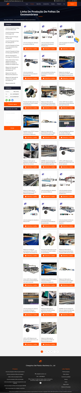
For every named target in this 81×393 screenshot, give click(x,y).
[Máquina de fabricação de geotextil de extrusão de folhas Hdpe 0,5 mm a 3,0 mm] (31, 151)
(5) (12, 62)
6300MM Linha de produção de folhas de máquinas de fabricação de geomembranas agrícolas (48, 162)
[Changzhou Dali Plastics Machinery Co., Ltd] (8, 3)
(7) (12, 47)
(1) (12, 74)
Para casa (6, 19)
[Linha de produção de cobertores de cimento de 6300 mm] (31, 32)
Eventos (53, 3)
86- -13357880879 (73, 0)
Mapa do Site (66, 384)
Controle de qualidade (66, 376)
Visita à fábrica (66, 374)
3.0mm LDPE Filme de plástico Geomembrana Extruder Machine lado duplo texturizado (66, 103)
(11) (12, 56)
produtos (11, 19)
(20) (10, 83)
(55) (12, 29)
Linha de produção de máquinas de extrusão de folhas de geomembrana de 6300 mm (66, 133)
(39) (12, 37)
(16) (12, 33)
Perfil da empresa (65, 371)
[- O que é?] (9, 100)
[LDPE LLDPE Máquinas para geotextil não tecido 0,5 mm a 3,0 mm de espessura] (67, 151)
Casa (27, 3)
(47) (12, 42)
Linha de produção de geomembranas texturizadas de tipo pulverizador (30, 74)
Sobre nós (39, 3)
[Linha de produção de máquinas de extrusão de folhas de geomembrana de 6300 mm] (67, 121)
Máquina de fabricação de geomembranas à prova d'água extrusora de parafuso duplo (48, 133)
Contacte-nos (46, 3)
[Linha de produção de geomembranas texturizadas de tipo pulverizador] (31, 62)
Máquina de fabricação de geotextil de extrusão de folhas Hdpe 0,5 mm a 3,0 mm (30, 162)
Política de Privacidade (65, 386)
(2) (12, 69)
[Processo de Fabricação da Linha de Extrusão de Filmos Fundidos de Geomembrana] (31, 92)
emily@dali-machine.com (60, 0)
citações (72, 3)
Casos (66, 381)
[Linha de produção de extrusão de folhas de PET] (67, 32)
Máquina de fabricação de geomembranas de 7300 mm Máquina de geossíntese (29, 192)
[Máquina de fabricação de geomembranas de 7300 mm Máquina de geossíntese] (31, 180)
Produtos (32, 3)
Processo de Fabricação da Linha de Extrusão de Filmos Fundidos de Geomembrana (30, 103)
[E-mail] (12, 100)
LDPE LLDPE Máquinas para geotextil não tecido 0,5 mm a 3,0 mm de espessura (66, 162)
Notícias (66, 379)
